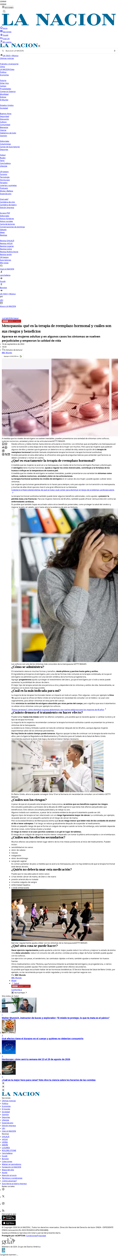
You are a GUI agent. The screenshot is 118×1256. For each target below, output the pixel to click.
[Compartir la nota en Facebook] (3, 454)
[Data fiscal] (3, 1252)
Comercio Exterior (8, 91)
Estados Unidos (7, 105)
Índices (3, 97)
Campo (3, 86)
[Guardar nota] (3, 444)
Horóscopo (5, 180)
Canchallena (5, 163)
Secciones (7, 32)
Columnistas (5, 144)
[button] (59, 176)
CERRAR (3, 1)
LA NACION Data (7, 69)
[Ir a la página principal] (59, 25)
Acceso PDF (5, 213)
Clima (2, 66)
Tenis (2, 160)
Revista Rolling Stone (9, 251)
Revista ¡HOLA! (6, 243)
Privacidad (41, 1235)
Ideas (2, 232)
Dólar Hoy (4, 83)
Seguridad (4, 116)
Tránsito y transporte (9, 64)
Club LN (6, 38)
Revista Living (6, 249)
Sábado (3, 229)
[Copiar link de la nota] (3, 451)
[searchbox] (58, 50)
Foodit (5, 35)
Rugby (3, 158)
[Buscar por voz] (114, 50)
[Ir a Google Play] (9, 1219)
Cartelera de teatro (8, 205)
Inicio (5, 28)
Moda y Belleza (6, 191)
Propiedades (5, 88)
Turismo (3, 174)
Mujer (14, 980)
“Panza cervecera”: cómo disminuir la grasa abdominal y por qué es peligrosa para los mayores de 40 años (57, 709)
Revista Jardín (6, 254)
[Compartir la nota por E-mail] (8, 454)
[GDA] (8, 1244)
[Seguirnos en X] (3, 1197)
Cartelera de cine (7, 202)
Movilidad (4, 94)
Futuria (3, 80)
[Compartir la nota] (3, 447)
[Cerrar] (39, 46)
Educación (4, 119)
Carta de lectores (7, 224)
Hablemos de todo (8, 133)
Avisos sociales (6, 221)
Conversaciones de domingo (12, 227)
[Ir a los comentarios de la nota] (6, 444)
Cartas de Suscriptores (10, 146)
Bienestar (4, 127)
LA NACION (7, 318)
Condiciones (31, 1235)
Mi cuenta (7, 42)
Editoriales (4, 141)
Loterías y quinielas (8, 185)
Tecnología (4, 177)
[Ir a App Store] (9, 1224)
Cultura (3, 122)
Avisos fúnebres (7, 218)
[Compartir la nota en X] (6, 454)
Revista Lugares (7, 246)
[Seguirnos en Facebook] (3, 1190)
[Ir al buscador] (4, 11)
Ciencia (3, 130)
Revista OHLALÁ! (7, 240)
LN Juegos (4, 171)
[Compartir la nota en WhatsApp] (6, 447)
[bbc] (11, 322)
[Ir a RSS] (3, 1211)
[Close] (3, 1083)
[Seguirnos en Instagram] (3, 1204)
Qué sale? (4, 199)
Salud (15, 318)
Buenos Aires (5, 113)
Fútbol (3, 155)
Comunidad (5, 124)
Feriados (3, 182)
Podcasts (4, 188)
